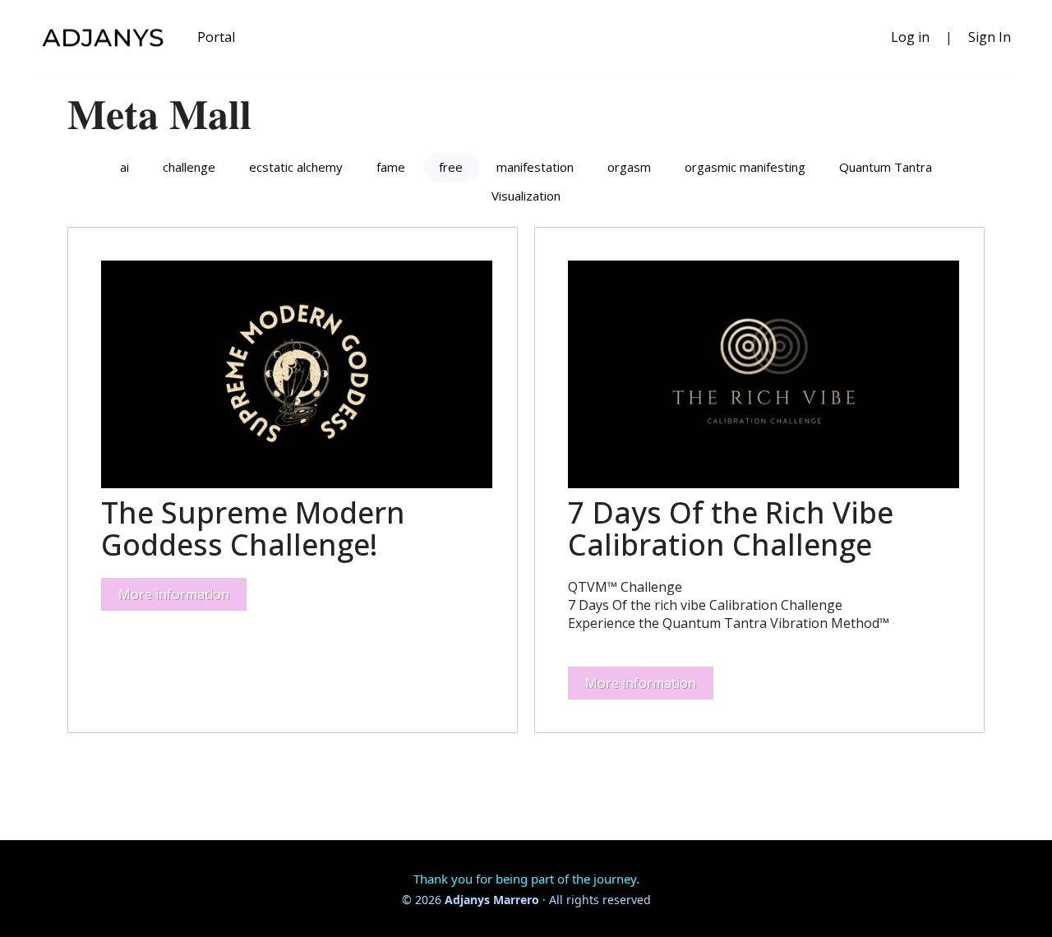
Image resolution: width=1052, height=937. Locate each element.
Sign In (989, 37)
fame (390, 167)
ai (124, 167)
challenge (189, 167)
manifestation (535, 167)
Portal (216, 37)
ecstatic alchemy (296, 167)
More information (173, 594)
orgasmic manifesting (745, 167)
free (451, 167)
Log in (910, 37)
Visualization (526, 195)
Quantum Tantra (885, 167)
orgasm (629, 167)
